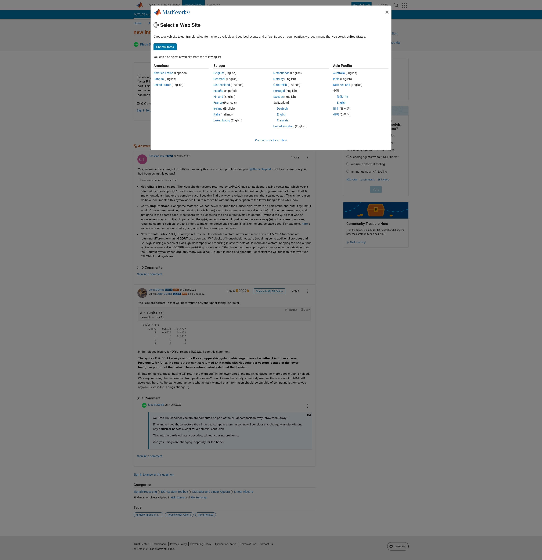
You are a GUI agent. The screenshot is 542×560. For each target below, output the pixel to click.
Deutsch (282, 108)
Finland (218, 96)
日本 (336, 108)
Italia (216, 114)
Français (282, 120)
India (336, 79)
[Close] (387, 12)
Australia (339, 73)
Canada (158, 79)
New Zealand (341, 85)
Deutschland (221, 85)
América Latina (163, 73)
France (218, 102)
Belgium (218, 73)
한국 (336, 114)
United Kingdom (283, 126)
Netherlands (281, 73)
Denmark (219, 79)
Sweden (278, 96)
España (218, 90)
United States (162, 85)
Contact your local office (271, 140)
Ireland (218, 108)
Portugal (279, 90)
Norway (278, 79)
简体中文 (343, 96)
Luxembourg (221, 120)
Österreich (280, 85)
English (281, 114)
